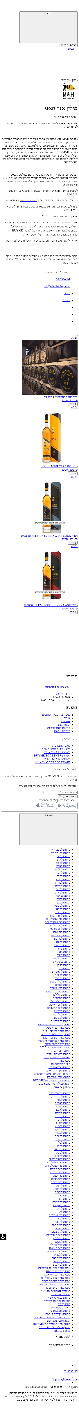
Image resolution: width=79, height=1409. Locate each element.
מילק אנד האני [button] (69, 80)
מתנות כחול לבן (61, 994)
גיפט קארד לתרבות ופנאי (56, 1037)
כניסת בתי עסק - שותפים (56, 714)
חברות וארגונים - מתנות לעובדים (52, 1073)
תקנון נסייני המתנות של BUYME (51, 1080)
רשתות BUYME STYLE (55, 758)
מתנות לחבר (63, 876)
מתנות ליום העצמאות (58, 991)
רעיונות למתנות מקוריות (57, 1057)
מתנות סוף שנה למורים (57, 922)
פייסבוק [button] (66, 300)
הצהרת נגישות (62, 731)
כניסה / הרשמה (68, 45)
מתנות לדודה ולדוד (59, 915)
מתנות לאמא (63, 862)
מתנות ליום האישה (59, 1004)
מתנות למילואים (61, 958)
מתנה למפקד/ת (61, 961)
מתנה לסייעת (62, 895)
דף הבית (73, 48)
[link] (35, 1353)
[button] (73, 6)
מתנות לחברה (62, 872)
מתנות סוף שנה (61, 932)
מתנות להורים (62, 912)
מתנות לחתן (63, 902)
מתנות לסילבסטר (60, 1021)
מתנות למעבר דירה (59, 849)
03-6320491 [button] (63, 279)
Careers (65, 721)
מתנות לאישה (62, 859)
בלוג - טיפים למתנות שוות (56, 748)
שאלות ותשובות (61, 745)
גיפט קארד (64, 1060)
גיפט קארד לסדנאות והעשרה (54, 1040)
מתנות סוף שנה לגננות (58, 918)
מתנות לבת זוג (62, 882)
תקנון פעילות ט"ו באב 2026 (54, 1083)
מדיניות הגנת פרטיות (58, 727)
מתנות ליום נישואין (59, 928)
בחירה (73, 404)
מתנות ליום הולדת (60, 925)
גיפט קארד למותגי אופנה (56, 1030)
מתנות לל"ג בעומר (60, 988)
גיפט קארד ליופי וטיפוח (57, 1044)
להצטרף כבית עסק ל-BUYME (52, 762)
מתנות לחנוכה (62, 978)
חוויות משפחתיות (60, 1063)
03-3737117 (71, 1371)
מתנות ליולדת (62, 869)
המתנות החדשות (60, 1050)
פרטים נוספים (70, 400)
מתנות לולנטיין (62, 1011)
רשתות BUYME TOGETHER (52, 755)
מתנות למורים (62, 892)
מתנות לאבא (63, 866)
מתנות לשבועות (61, 998)
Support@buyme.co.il (65, 1379)
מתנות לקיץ (63, 965)
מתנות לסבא (63, 909)
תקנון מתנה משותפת (58, 1077)
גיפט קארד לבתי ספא (58, 1027)
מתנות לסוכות (62, 974)
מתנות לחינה (63, 941)
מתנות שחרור (62, 948)
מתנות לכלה (63, 899)
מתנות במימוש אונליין (58, 1054)
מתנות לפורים (62, 984)
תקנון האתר (63, 724)
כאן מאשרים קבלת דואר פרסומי (58, 800)
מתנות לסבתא (62, 905)
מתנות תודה (63, 955)
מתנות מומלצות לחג (59, 1067)
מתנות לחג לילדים (60, 852)
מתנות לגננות (63, 889)
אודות (67, 718)
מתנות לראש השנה (59, 971)
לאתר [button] (67, 293)
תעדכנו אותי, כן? (67, 796)
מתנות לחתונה (62, 945)
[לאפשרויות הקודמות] (39, 628)
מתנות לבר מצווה (60, 935)
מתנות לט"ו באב (61, 1014)
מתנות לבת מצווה (60, 938)
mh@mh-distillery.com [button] (57, 286)
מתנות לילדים (62, 885)
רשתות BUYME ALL (57, 752)
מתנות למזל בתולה (60, 1001)
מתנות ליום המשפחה (58, 1007)
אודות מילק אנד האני (66, 117)
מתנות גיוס (64, 951)
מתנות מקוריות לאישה (57, 1070)
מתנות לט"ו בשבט (60, 981)
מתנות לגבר (63, 856)
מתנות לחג (64, 968)
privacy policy (62, 1087)
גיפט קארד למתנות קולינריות (54, 1024)
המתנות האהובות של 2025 (55, 1047)
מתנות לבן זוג (63, 879)
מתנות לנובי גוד (61, 1017)
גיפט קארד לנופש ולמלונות (55, 1034)
